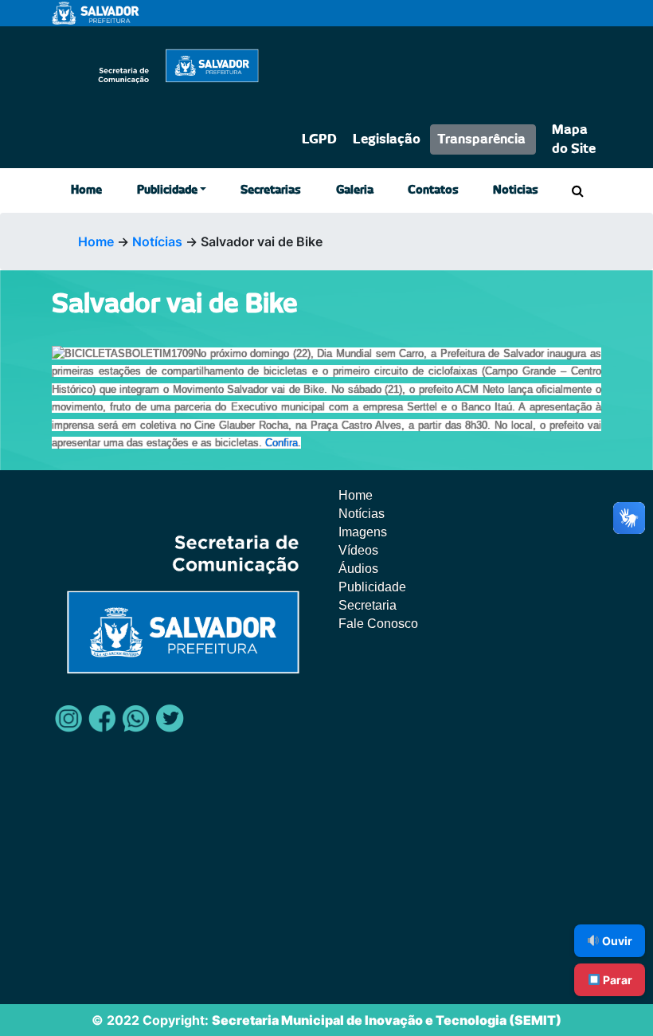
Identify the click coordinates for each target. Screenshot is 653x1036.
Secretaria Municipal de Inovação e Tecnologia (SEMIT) (386, 1020)
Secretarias (270, 190)
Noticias (515, 190)
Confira (281, 443)
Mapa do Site (574, 139)
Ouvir (616, 941)
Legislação (386, 139)
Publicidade (167, 190)
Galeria (354, 190)
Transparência (481, 139)
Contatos (433, 190)
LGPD (319, 139)
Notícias (157, 241)
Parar (616, 980)
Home (86, 190)
